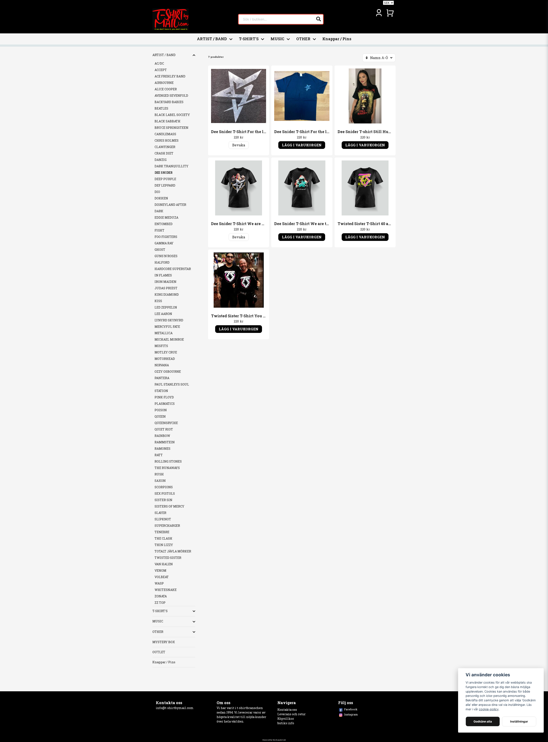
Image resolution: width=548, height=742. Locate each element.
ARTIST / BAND (212, 38)
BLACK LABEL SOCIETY (172, 115)
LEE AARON (163, 314)
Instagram (351, 714)
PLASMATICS (165, 404)
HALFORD (162, 262)
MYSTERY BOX (163, 642)
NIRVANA (162, 365)
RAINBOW (162, 436)
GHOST (160, 250)
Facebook (350, 709)
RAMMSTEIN (165, 442)
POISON (161, 410)
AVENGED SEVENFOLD (171, 95)
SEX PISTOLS (165, 493)
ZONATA (161, 596)
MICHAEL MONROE (169, 339)
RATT (159, 455)
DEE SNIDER (164, 173)
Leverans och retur (291, 714)
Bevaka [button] (238, 145)
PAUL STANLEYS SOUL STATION (172, 387)
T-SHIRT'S (249, 38)
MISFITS (161, 346)
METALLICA (164, 333)
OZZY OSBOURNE (168, 372)
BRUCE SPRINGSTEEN (171, 128)
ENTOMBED (164, 224)
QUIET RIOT (164, 429)
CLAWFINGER (165, 147)
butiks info (285, 723)
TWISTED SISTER (168, 558)
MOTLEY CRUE (166, 352)
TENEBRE (162, 532)
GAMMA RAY (164, 243)
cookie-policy (489, 709)
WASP (159, 583)
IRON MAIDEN (165, 282)
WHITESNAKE (166, 590)
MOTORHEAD (165, 359)
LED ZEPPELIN (166, 307)
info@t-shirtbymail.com (175, 708)
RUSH (159, 474)
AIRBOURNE (164, 83)
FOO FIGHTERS (166, 237)
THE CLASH (163, 538)
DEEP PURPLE (165, 179)
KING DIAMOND (167, 294)
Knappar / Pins (336, 38)
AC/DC (159, 63)
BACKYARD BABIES (169, 102)
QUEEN (160, 416)
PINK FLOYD (164, 397)
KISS (158, 301)
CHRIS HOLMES (167, 140)
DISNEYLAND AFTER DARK (170, 208)
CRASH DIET (164, 153)
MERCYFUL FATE (167, 327)
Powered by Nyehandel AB (274, 740)
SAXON (160, 481)
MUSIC (277, 38)
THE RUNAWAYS (167, 468)
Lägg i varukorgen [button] (302, 145)
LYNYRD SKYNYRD (169, 320)
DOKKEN (161, 198)
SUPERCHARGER (167, 526)
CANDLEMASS (165, 134)
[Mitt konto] (378, 13)
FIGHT (159, 230)
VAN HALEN (164, 564)
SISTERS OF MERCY (169, 506)
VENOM (160, 570)
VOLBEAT (162, 577)
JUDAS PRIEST (166, 288)
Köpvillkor (285, 719)
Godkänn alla (483, 721)
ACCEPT (161, 70)
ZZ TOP (160, 603)
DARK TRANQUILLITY (171, 166)
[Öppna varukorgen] (390, 13)
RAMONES (162, 449)
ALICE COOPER (166, 89)
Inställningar (519, 721)
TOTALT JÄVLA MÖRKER (173, 551)
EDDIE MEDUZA (166, 217)
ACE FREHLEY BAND (170, 76)
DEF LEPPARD (165, 185)
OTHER (303, 38)
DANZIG (161, 160)
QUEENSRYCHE (166, 423)
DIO (157, 192)
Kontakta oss (287, 710)
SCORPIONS (164, 487)
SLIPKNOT (163, 519)
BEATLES (161, 108)
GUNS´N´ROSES (166, 256)
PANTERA (162, 378)
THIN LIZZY (164, 545)
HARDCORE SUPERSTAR (173, 269)
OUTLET (158, 652)
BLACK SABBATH (167, 121)
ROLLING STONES (168, 461)
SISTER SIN (163, 500)
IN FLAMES (163, 275)
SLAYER (160, 513)
